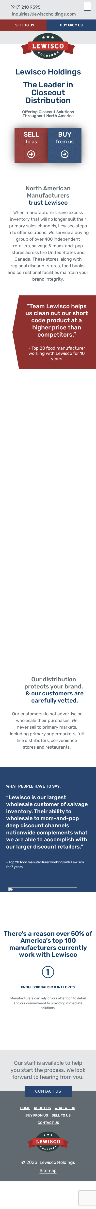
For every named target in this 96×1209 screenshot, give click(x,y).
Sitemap (48, 1170)
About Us (42, 1108)
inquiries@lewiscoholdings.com (44, 14)
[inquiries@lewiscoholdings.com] (6, 14)
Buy (64, 134)
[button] (87, 6)
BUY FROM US (71, 25)
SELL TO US (24, 25)
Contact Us (48, 1123)
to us (31, 141)
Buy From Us (36, 1115)
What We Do (65, 1108)
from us (65, 141)
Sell (31, 134)
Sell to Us (61, 1115)
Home (25, 1108)
